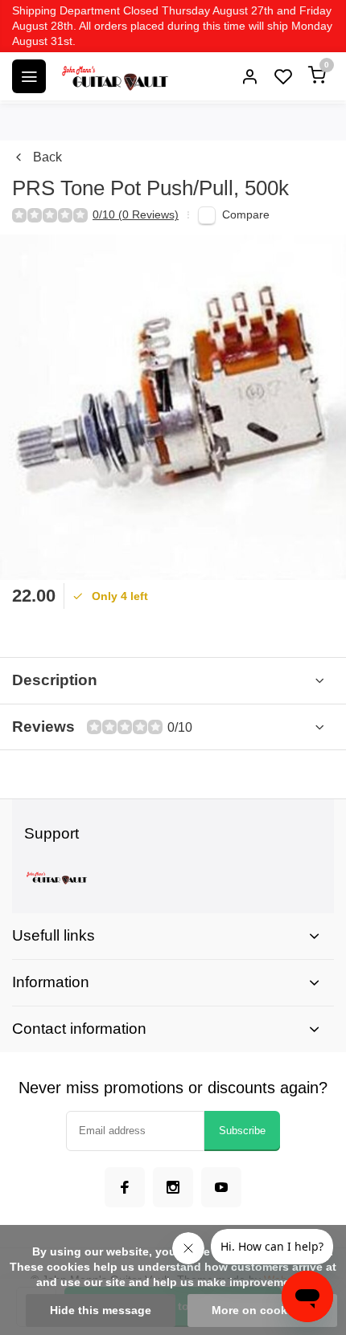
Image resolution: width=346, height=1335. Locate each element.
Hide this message (100, 1310)
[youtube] (221, 1187)
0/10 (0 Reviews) (136, 215)
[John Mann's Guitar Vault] (114, 76)
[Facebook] (125, 1187)
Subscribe (242, 1131)
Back (47, 157)
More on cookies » (262, 1310)
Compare (246, 215)
